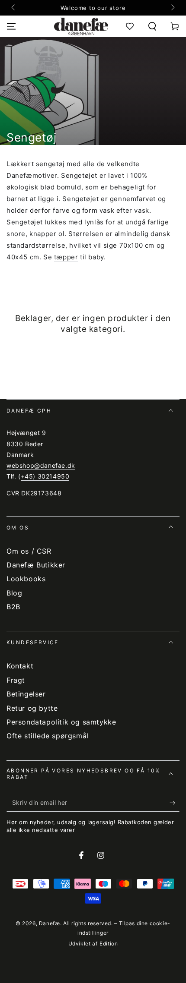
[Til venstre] (13, 8)
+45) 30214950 (45, 476)
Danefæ (49, 923)
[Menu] (11, 26)
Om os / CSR (28, 551)
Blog (14, 593)
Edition (108, 943)
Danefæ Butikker (35, 565)
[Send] (175, 803)
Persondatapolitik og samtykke (61, 722)
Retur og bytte (32, 708)
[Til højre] (172, 8)
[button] (152, 26)
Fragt (15, 680)
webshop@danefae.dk (40, 465)
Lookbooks (25, 578)
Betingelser (26, 694)
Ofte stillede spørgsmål (47, 735)
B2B (13, 606)
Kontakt (19, 666)
